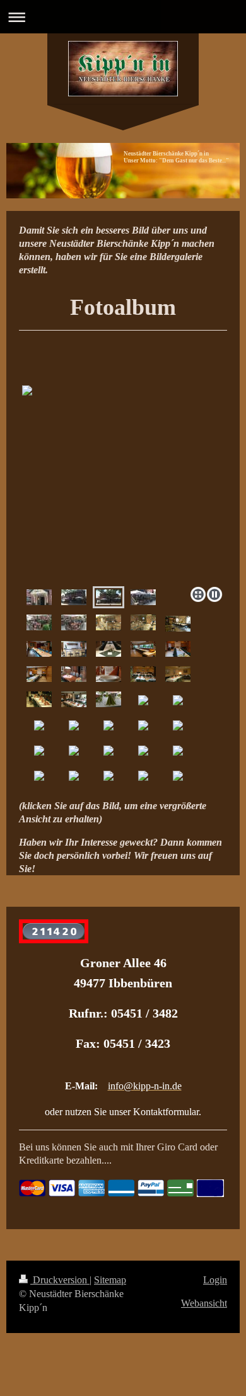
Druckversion (60, 1279)
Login (215, 1279)
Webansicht (204, 1303)
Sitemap (110, 1279)
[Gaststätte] (108, 622)
